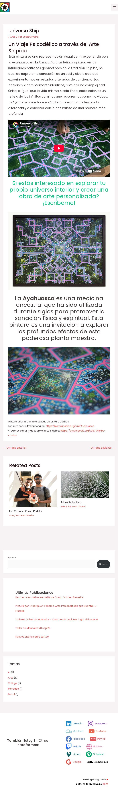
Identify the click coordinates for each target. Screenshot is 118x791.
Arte (13, 37)
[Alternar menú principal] (114, 7)
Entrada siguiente (102, 447)
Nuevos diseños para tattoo (32, 636)
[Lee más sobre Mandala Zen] (85, 485)
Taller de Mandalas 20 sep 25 (32, 628)
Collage (12, 683)
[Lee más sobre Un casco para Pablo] (33, 489)
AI (9, 672)
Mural (11, 694)
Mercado (13, 689)
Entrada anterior (15, 447)
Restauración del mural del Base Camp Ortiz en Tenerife (49, 597)
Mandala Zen (71, 502)
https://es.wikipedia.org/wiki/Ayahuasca (70, 426)
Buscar (12, 557)
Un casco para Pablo (25, 511)
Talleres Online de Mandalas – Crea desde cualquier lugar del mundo (56, 619)
